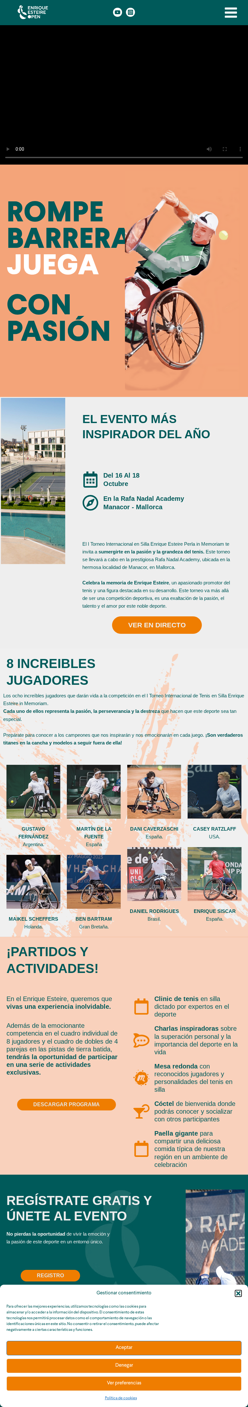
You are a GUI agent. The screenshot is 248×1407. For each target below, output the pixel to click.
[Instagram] (130, 12)
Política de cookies (121, 1398)
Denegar (124, 1365)
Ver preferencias (124, 1383)
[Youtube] (117, 12)
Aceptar (124, 1347)
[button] (238, 1293)
